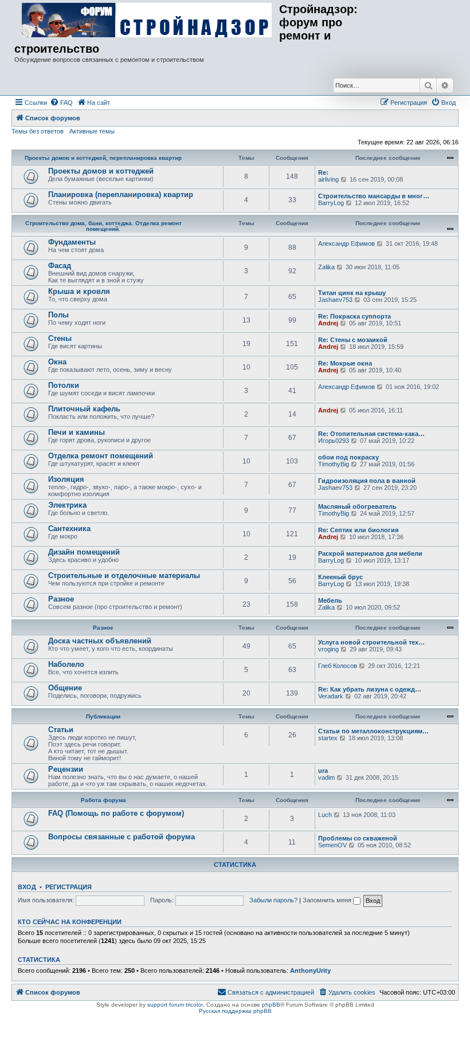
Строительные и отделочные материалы (124, 575)
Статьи (60, 729)
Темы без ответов (37, 131)
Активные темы (92, 131)
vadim (326, 777)
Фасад (59, 265)
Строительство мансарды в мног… (373, 195)
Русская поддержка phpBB (235, 1011)
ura (323, 770)
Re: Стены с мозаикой (352, 339)
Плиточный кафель (84, 408)
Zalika (326, 267)
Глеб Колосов (337, 665)
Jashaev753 (335, 299)
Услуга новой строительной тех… (371, 642)
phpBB (271, 1004)
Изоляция (66, 479)
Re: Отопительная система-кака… (371, 433)
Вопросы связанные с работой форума (121, 836)
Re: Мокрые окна (345, 363)
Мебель (330, 600)
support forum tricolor (175, 1004)
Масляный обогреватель (357, 506)
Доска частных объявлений (99, 641)
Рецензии (65, 769)
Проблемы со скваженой (357, 838)
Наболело (66, 664)
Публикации (103, 716)
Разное (61, 599)
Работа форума (103, 800)
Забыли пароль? (273, 900)
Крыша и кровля (79, 291)
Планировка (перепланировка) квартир (120, 194)
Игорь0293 (333, 440)
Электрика (67, 505)
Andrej (328, 323)
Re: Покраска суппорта (354, 316)
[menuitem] (61, 102)
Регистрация (68, 886)
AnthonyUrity (310, 970)
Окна (57, 362)
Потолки (63, 385)
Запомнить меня (328, 900)
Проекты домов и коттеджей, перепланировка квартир (103, 158)
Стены (60, 338)
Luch (325, 814)
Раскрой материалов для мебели (370, 553)
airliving (328, 179)
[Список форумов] (146, 20)
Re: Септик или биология (358, 530)
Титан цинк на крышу (352, 292)
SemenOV (332, 845)
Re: (323, 172)
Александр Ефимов (346, 243)
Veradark (330, 696)
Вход (27, 886)
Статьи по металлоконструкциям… (373, 731)
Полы (58, 315)
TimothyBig (333, 464)
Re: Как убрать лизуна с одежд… (369, 689)
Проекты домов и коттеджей (101, 171)
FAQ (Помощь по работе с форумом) (116, 813)
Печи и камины (76, 432)
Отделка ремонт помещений (100, 455)
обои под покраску (348, 457)
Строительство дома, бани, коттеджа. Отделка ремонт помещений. (103, 226)
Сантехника (69, 528)
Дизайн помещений (84, 552)
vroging (328, 649)
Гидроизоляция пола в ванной (367, 480)
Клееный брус (340, 576)
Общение (65, 687)
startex (328, 737)
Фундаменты (72, 242)
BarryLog (331, 202)
